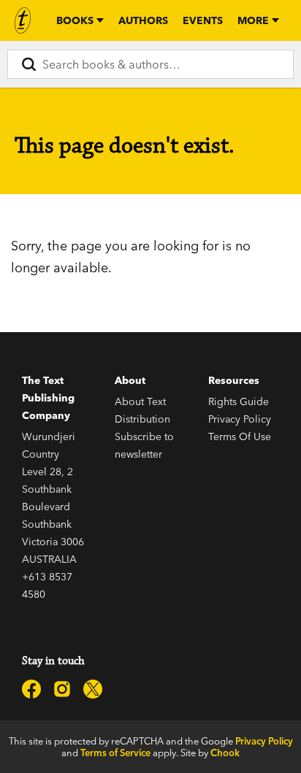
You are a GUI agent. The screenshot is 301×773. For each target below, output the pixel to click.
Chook (225, 752)
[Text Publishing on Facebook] (31, 689)
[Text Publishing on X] (92, 689)
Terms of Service (115, 752)
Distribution (142, 419)
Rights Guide (238, 401)
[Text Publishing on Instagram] (62, 689)
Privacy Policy (239, 419)
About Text (140, 401)
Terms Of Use (239, 436)
